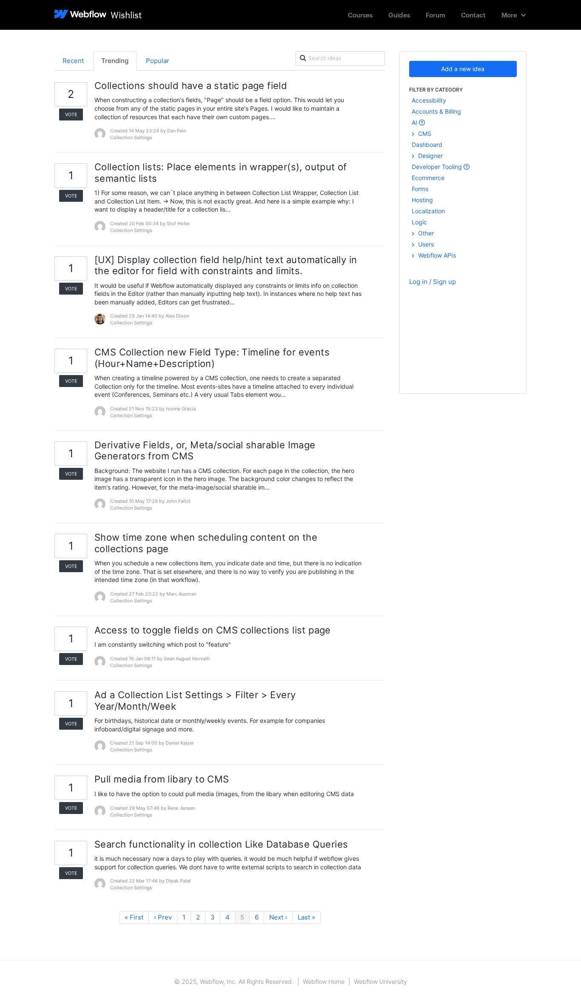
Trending (114, 61)
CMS (423, 133)
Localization (428, 211)
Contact (473, 14)
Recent (73, 61)
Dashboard (427, 144)
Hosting (422, 199)
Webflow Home (324, 981)
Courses (360, 14)
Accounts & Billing (436, 111)
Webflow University (380, 981)
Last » (306, 917)
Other (425, 233)
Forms (420, 188)
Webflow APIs (436, 255)
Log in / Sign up (432, 282)
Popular (157, 61)
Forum (435, 14)
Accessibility (429, 100)
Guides (399, 14)
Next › (278, 917)
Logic (419, 222)
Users (425, 244)
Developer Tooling (438, 166)
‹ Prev (163, 917)
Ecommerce (428, 177)
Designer (429, 155)
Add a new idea (462, 68)
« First (134, 917)
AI (415, 122)
